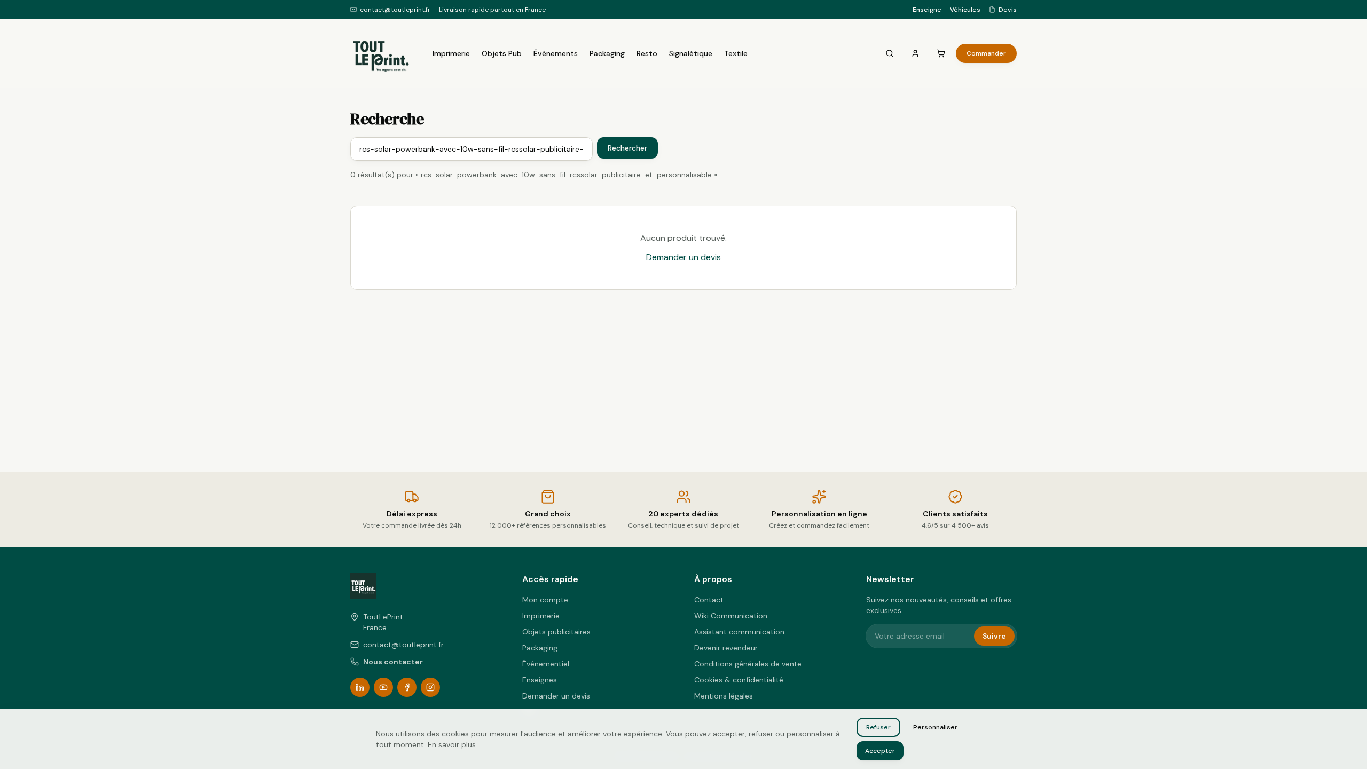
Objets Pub (502, 53)
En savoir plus (452, 744)
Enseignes (539, 680)
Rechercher (627, 148)
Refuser (878, 727)
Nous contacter (393, 661)
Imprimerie (451, 53)
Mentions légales (723, 696)
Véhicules (965, 9)
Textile (736, 53)
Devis (1008, 9)
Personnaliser (935, 727)
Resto (647, 53)
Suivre (994, 636)
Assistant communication (739, 632)
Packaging (607, 53)
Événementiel (545, 664)
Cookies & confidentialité (738, 680)
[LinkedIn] (360, 687)
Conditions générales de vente (748, 664)
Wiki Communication (730, 616)
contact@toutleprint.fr (395, 9)
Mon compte (545, 600)
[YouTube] (383, 687)
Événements (555, 53)
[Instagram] (430, 687)
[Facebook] (407, 687)
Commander (986, 53)
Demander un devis (683, 257)
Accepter (880, 751)
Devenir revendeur (726, 648)
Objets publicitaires (556, 632)
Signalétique (690, 53)
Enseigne (927, 9)
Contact (709, 600)
